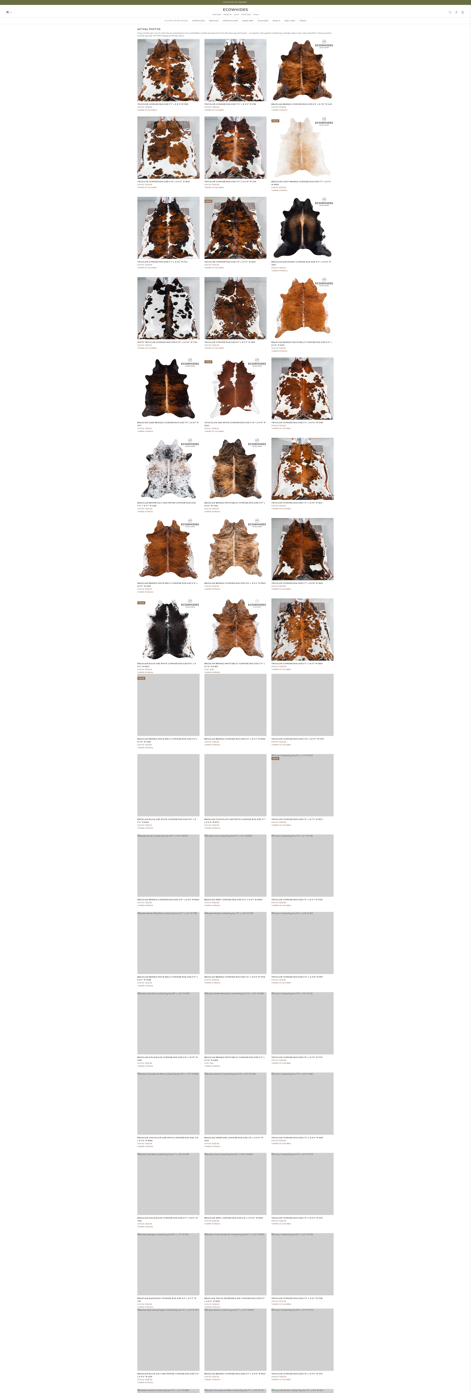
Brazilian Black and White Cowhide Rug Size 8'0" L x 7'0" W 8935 (166, 821)
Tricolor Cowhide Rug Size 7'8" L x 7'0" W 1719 (296, 1057)
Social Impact (216, 14)
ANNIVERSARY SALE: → (235, 2)
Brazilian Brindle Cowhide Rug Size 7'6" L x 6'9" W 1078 (234, 977)
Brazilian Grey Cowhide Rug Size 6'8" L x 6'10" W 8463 (233, 1218)
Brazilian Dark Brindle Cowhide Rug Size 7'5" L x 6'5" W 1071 (168, 424)
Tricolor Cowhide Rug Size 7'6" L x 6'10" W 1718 (230, 181)
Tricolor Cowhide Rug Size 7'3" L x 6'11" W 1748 (297, 422)
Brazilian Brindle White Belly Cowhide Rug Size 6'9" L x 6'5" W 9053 (301, 344)
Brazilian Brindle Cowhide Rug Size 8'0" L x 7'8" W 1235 (301, 104)
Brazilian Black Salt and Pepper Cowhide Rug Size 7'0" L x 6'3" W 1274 (168, 1375)
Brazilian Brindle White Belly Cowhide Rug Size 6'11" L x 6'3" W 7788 (167, 978)
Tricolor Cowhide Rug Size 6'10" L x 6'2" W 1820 (163, 181)
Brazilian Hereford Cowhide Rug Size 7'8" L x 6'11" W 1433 (233, 1139)
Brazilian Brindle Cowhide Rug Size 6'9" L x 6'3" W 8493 (235, 739)
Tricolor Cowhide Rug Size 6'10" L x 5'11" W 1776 (297, 739)
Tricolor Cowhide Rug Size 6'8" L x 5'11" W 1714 (297, 1373)
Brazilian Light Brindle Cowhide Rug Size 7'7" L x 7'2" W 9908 (301, 183)
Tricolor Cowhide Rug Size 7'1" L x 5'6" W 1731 (162, 261)
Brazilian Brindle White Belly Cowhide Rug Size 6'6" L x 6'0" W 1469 (167, 584)
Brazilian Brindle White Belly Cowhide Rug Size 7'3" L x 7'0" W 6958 (234, 1059)
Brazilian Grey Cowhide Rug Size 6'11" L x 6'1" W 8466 (233, 899)
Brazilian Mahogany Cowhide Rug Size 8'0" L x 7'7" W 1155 (166, 1300)
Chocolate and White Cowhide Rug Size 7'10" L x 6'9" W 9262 (235, 424)
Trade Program (246, 14)
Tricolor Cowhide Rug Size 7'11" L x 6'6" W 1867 (297, 1137)
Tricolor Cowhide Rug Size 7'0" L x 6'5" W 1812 (296, 502)
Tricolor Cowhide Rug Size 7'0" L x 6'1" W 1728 (296, 899)
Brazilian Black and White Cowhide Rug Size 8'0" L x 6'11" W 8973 (166, 665)
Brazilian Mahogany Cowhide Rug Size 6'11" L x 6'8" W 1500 (301, 263)
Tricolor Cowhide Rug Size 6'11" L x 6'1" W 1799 (297, 1298)
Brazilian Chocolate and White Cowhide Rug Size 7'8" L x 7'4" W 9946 (168, 1139)
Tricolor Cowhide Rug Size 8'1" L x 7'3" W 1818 (229, 342)
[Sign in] (456, 12)
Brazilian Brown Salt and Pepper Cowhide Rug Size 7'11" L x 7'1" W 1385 (166, 504)
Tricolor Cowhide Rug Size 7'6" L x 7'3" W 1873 (297, 819)
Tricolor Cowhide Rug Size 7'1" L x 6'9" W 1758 (162, 104)
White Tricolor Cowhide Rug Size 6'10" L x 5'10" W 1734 (167, 342)
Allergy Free (227, 14)
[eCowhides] (235, 9)
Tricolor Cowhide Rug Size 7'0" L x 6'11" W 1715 (297, 1218)
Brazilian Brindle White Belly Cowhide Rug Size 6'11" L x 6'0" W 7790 (234, 504)
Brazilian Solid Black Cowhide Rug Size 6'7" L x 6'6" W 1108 (167, 1219)
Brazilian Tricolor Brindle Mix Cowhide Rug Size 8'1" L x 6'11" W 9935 (234, 1300)
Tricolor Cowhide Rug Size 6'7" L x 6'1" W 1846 (297, 663)
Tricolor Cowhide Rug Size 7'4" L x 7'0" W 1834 (230, 261)
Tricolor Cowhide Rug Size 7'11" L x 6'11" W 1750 (230, 104)
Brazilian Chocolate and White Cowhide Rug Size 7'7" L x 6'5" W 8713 (235, 821)
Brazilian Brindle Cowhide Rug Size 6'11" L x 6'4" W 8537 (235, 1373)
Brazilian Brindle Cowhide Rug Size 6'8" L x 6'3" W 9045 (235, 583)
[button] (462, 12)
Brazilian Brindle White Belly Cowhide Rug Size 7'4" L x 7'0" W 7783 (167, 740)
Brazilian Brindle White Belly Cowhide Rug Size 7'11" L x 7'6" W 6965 (234, 665)
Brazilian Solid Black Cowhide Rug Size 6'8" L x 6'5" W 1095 (167, 1059)
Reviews (256, 14)
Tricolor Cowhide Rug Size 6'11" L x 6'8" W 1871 (297, 977)
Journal (236, 14)
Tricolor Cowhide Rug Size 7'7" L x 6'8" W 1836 (297, 583)
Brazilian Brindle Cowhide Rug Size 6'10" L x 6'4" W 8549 (168, 899)
